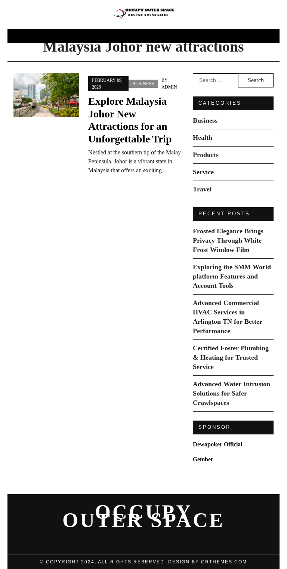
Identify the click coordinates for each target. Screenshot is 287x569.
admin (169, 87)
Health (106, 36)
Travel (221, 36)
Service (185, 36)
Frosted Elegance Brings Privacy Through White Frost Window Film (228, 240)
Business (68, 36)
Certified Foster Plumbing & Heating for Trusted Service (231, 357)
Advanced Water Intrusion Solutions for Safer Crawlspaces (231, 393)
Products (146, 36)
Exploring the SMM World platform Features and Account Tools (232, 276)
